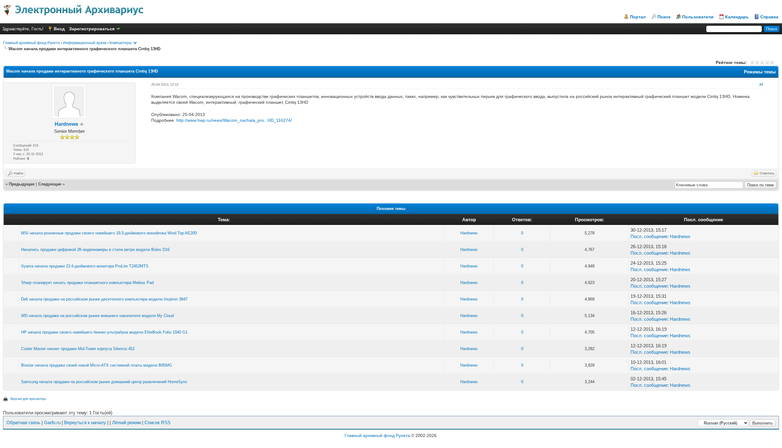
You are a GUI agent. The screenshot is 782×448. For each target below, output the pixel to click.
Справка (769, 16)
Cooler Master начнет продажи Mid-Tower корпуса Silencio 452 (78, 348)
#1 (761, 84)
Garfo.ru (52, 422)
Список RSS (157, 422)
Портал (638, 16)
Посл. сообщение (648, 236)
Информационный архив (84, 43)
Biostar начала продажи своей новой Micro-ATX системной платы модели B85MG (96, 365)
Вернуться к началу (85, 422)
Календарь (737, 16)
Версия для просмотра (28, 399)
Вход (59, 28)
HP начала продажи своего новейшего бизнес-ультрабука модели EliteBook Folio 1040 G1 (104, 332)
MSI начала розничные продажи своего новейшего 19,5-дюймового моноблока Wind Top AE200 (109, 233)
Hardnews (66, 124)
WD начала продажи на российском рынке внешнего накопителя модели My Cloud (97, 315)
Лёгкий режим (126, 422)
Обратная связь (23, 422)
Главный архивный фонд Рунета (31, 43)
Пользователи (698, 16)
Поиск (664, 16)
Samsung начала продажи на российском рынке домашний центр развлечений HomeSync (104, 381)
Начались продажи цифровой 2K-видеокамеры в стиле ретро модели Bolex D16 (95, 249)
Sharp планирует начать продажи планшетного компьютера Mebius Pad (87, 282)
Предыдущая (22, 184)
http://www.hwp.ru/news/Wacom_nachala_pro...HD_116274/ (234, 120)
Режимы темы (760, 71)
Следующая (49, 184)
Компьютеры (120, 43)
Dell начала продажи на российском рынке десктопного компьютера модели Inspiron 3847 (104, 299)
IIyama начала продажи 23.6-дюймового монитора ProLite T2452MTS (84, 266)
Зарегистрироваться (92, 28)
